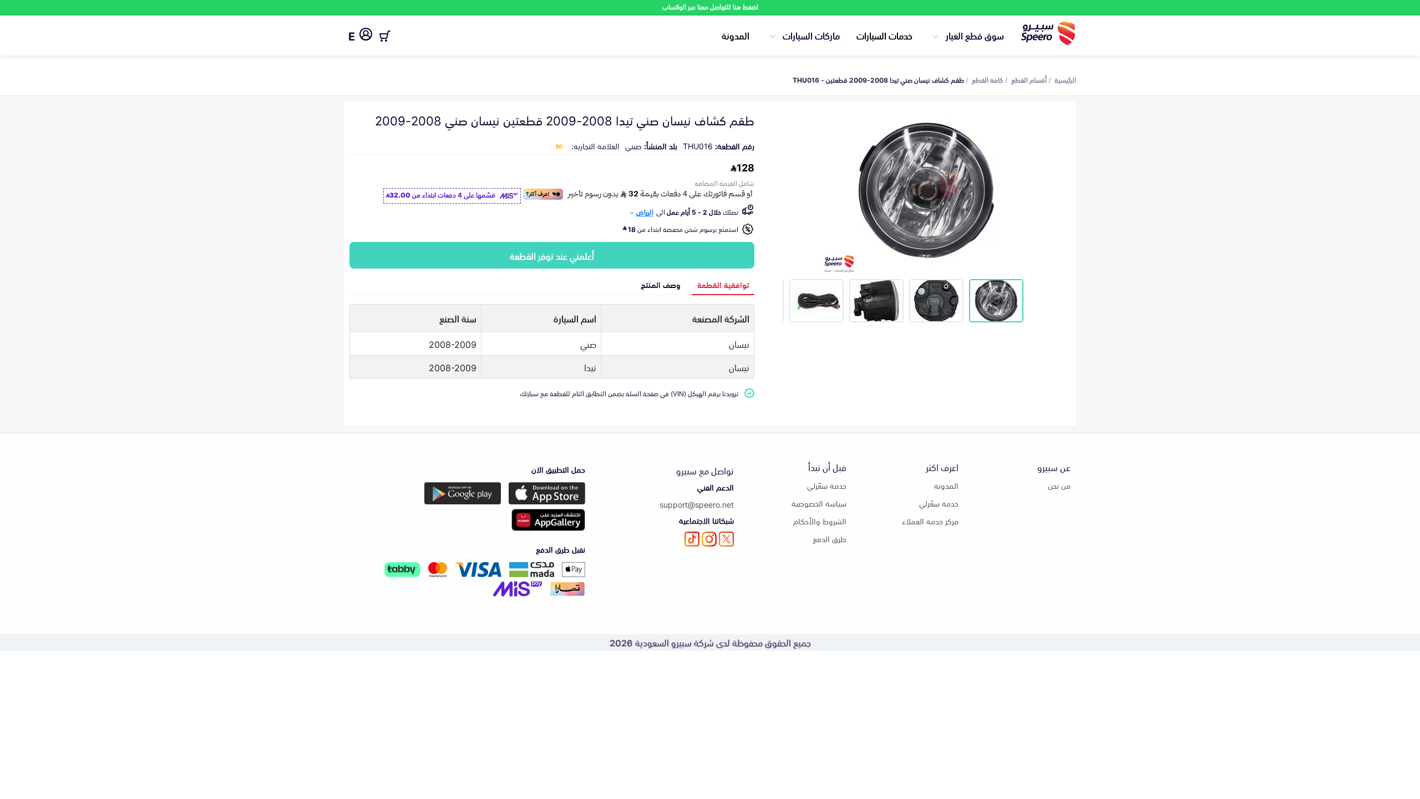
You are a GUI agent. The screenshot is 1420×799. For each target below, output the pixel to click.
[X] (726, 539)
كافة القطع (987, 79)
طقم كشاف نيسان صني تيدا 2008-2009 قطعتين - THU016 (878, 79)
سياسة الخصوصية (819, 503)
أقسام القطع (1029, 79)
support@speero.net (697, 504)
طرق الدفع (829, 538)
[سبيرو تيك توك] (691, 539)
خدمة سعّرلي (938, 503)
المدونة (735, 35)
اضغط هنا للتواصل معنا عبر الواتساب (710, 6)
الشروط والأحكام (819, 521)
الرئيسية (1065, 79)
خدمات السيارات (884, 35)
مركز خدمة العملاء (930, 521)
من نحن (1059, 485)
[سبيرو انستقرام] (709, 539)
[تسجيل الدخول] (365, 36)
